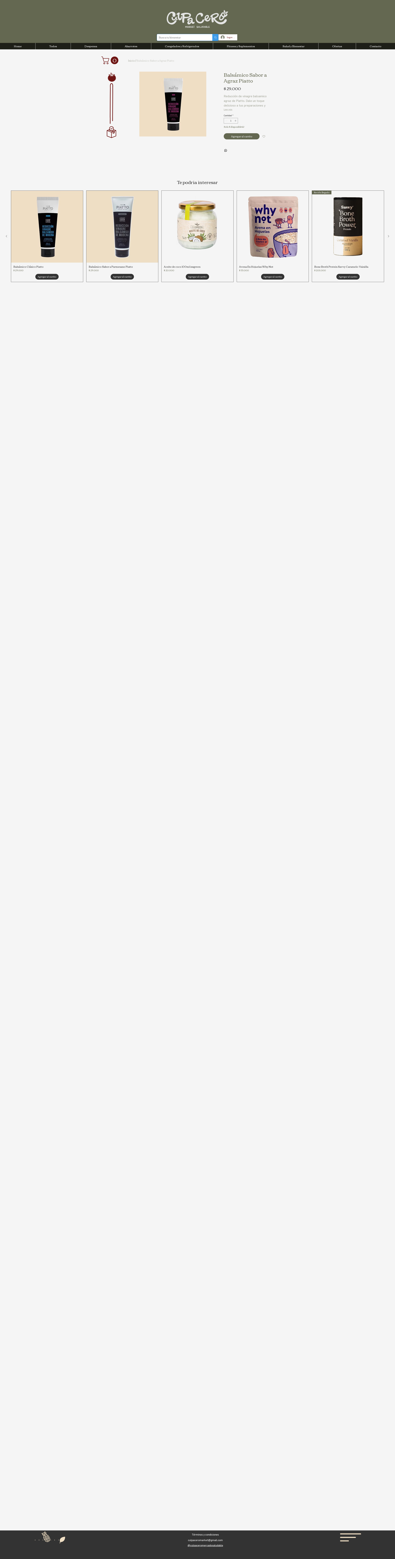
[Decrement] (226, 120)
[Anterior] (6, 236)
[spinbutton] (231, 120)
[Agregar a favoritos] (264, 136)
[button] (91, 46)
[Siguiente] (388, 236)
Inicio (131, 60)
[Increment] (236, 120)
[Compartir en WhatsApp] (226, 150)
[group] (197, 236)
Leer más (228, 109)
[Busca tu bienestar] (215, 37)
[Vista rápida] (47, 227)
